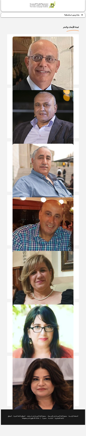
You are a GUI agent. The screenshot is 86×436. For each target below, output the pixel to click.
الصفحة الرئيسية (73, 416)
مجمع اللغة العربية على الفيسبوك (57, 416)
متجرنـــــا (44, 418)
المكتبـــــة (50, 418)
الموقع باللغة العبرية (19, 416)
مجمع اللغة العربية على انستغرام (36, 416)
